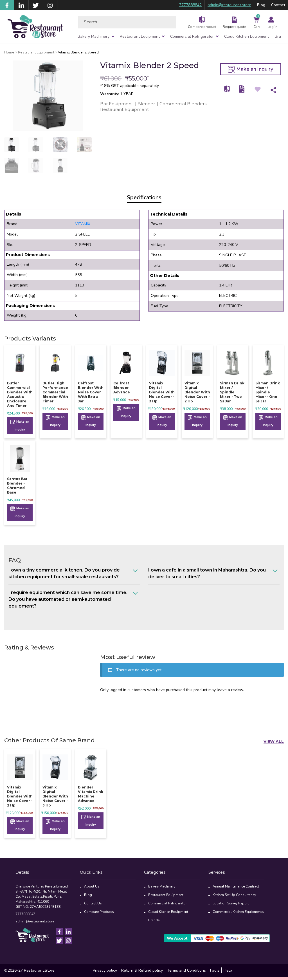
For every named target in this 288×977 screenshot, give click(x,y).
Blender (146, 103)
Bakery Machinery (93, 36)
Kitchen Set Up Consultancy (234, 895)
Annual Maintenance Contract (236, 886)
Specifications (144, 197)
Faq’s (214, 970)
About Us (92, 886)
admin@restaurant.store (229, 5)
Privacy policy (105, 970)
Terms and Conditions (186, 970)
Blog (261, 5)
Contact (278, 5)
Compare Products (99, 911)
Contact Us (93, 903)
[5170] (227, 89)
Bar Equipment (116, 103)
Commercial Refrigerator (192, 36)
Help (228, 970)
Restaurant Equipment (140, 36)
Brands (154, 920)
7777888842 (190, 5)
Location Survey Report (231, 903)
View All (274, 741)
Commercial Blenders (182, 103)
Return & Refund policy (142, 970)
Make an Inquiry (254, 69)
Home (9, 52)
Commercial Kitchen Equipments (238, 911)
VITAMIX (82, 224)
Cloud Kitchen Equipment (246, 36)
